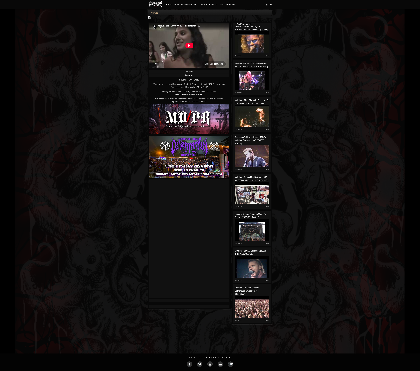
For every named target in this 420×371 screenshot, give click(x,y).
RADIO (169, 4)
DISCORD (230, 4)
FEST (222, 4)
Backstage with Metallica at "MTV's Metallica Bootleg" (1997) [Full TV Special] (250, 140)
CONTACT (203, 4)
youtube (154, 13)
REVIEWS (213, 4)
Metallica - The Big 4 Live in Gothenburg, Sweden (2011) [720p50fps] (247, 290)
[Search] (271, 4)
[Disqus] (189, 210)
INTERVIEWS (186, 4)
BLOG (176, 4)
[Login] (267, 4)
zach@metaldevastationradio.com (189, 94)
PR (195, 4)
